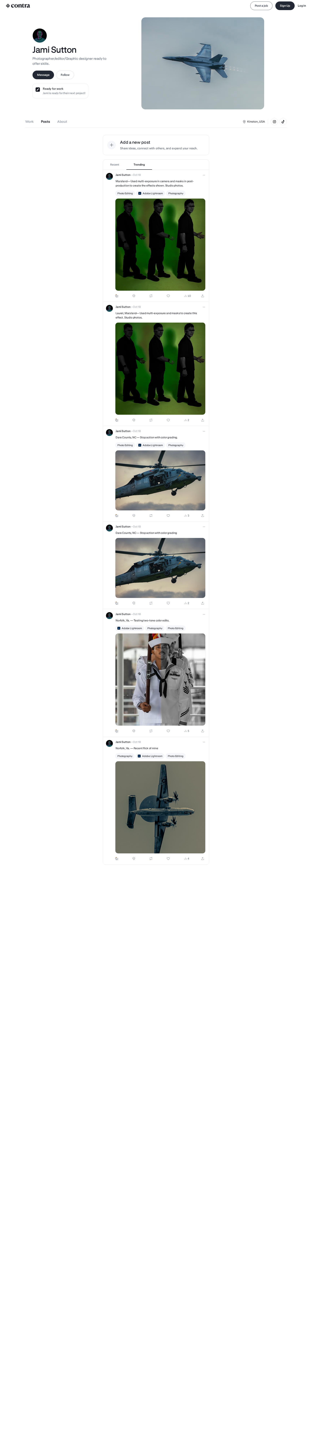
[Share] (202, 296)
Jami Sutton (123, 174)
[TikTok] (283, 121)
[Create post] (111, 145)
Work (29, 121)
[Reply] (133, 296)
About (62, 121)
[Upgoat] (116, 296)
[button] (156, 236)
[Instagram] (274, 121)
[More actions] (204, 175)
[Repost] (151, 296)
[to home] (18, 6)
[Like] (168, 296)
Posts (45, 121)
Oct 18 (137, 174)
